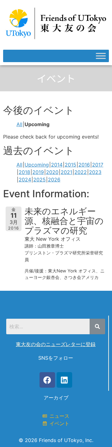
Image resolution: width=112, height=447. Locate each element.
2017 (97, 165)
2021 (66, 172)
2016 (84, 165)
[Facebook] (47, 380)
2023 (95, 172)
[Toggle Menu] (101, 56)
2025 (39, 179)
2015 (70, 165)
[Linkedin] (64, 380)
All (19, 124)
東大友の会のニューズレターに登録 (56, 344)
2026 (54, 179)
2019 (38, 172)
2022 (80, 172)
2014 (57, 165)
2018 (24, 172)
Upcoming (37, 165)
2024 (25, 179)
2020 (52, 172)
